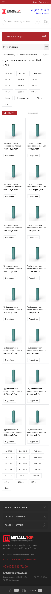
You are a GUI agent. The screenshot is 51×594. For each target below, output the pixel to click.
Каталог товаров (14, 36)
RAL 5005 (37, 457)
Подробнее (9, 155)
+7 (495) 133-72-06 (40, 10)
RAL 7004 (37, 463)
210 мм (7, 482)
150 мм (21, 86)
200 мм (21, 92)
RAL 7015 (8, 470)
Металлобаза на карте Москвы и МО (19, 559)
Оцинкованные (23, 98)
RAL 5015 (8, 463)
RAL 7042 (37, 470)
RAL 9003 (37, 73)
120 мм (34, 80)
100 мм (7, 80)
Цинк (6, 488)
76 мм (39, 98)
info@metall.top (18, 572)
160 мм (34, 86)
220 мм (34, 482)
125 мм (7, 86)
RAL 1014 (8, 451)
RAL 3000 (37, 451)
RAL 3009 (8, 457)
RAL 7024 (8, 73)
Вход (35, 2)
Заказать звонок (42, 13)
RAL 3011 (23, 457)
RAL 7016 (23, 470)
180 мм (7, 92)
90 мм (7, 104)
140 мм (36, 476)
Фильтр (11, 113)
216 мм (21, 482)
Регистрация (44, 2)
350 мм (34, 92)
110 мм (21, 80)
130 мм (22, 476)
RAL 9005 (8, 476)
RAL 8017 (23, 73)
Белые (7, 98)
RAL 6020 (23, 463)
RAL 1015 (23, 451)
